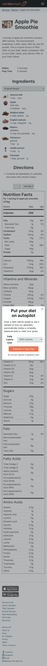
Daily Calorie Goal (9, 339)
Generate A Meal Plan (23, 349)
